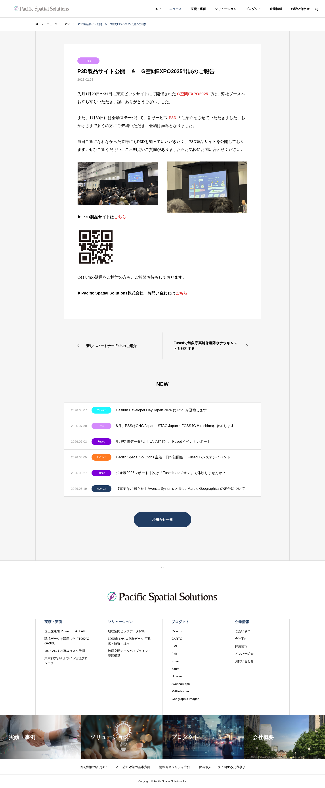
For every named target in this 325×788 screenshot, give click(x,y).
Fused (101, 441)
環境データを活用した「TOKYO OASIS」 (66, 641)
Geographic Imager (185, 699)
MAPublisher (180, 691)
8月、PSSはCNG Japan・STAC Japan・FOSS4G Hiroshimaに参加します (175, 426)
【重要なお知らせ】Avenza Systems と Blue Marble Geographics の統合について (180, 488)
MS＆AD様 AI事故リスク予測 (64, 651)
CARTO (177, 638)
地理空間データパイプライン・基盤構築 (129, 653)
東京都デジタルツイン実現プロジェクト (66, 661)
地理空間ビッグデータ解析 (126, 631)
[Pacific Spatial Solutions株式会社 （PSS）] (41, 9)
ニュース (175, 9)
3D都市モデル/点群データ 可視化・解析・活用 (129, 641)
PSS (88, 60)
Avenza (101, 488)
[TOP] (162, 567)
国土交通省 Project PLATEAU (64, 631)
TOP (157, 9)
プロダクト (253, 9)
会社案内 (241, 638)
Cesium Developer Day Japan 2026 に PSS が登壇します (161, 410)
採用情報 (241, 646)
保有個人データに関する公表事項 (222, 767)
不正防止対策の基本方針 (133, 767)
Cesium (101, 410)
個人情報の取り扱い (93, 767)
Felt (174, 653)
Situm (176, 668)
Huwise (177, 676)
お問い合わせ (300, 9)
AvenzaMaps (181, 683)
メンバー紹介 (244, 653)
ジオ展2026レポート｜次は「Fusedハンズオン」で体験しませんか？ (171, 473)
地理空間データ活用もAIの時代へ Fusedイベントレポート (163, 441)
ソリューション (226, 9)
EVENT (101, 457)
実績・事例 (198, 9)
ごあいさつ (242, 631)
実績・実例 (53, 622)
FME (175, 646)
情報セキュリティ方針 (174, 767)
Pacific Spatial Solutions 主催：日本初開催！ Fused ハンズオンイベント (173, 457)
